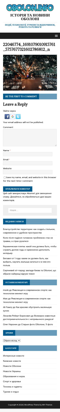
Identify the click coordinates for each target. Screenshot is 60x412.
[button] (55, 35)
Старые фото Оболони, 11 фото (37, 324)
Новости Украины (12, 371)
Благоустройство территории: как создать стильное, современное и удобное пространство (29, 230)
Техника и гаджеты (12, 386)
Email (6, 159)
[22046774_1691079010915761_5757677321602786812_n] (30, 88)
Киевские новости (12, 361)
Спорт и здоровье (12, 381)
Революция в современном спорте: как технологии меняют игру (27, 291)
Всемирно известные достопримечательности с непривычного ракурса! (29, 317)
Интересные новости (13, 355)
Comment (8, 127)
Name (6, 150)
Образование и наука (14, 376)
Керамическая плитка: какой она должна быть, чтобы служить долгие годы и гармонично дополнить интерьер (29, 250)
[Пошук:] (30, 210)
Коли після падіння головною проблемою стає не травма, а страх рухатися (28, 239)
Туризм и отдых (11, 391)
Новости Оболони (12, 366)
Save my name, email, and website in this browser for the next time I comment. (29, 179)
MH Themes (47, 404)
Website (7, 168)
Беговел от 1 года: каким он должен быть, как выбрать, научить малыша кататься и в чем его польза (26, 262)
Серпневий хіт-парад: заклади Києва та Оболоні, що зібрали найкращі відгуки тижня (29, 272)
